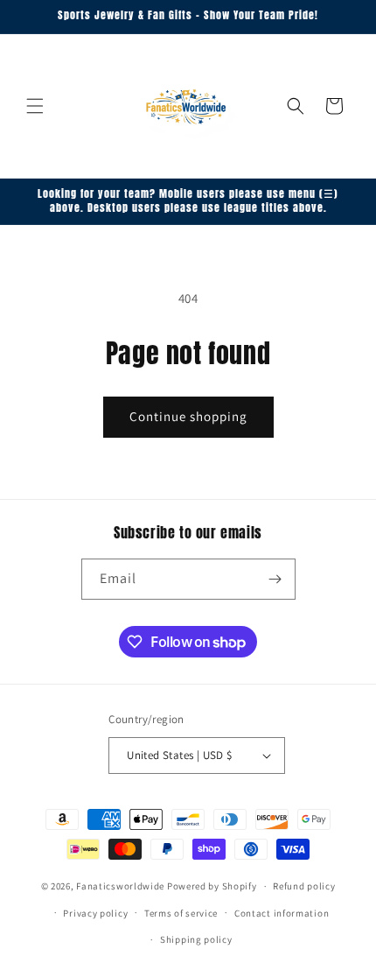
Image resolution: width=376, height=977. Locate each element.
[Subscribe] (275, 579)
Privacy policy (95, 913)
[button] (35, 106)
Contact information (281, 913)
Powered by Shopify (212, 886)
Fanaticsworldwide (120, 886)
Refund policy (304, 886)
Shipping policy (196, 939)
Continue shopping (188, 416)
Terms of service (181, 913)
